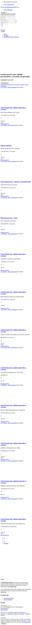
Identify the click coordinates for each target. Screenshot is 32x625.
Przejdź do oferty (5, 123)
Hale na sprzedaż (6, 145)
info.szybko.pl (4, 609)
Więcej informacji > (26, 622)
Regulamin (10, 613)
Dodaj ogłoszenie (8, 599)
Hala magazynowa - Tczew (9, 218)
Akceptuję (3, 623)
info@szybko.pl (4, 608)
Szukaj (2, 31)
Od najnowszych (10, 84)
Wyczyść (3, 30)
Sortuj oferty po (4, 83)
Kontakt (3, 615)
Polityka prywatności (19, 613)
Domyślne (3, 84)
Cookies (27, 613)
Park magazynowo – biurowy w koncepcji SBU (16, 182)
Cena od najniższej (19, 84)
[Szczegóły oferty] (9, 87)
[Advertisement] (16, 55)
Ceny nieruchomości (9, 4)
